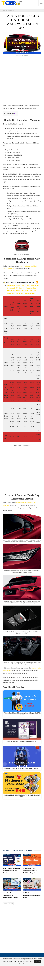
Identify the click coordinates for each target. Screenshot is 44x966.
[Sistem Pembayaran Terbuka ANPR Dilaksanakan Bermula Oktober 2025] (12, 884)
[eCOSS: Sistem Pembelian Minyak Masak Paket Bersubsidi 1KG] (12, 860)
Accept (38, 961)
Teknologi (6, 854)
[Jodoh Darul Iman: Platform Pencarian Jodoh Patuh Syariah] (32, 884)
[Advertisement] (22, 81)
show (15, 113)
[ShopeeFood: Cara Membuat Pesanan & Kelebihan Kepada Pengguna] (32, 860)
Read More (22, 964)
